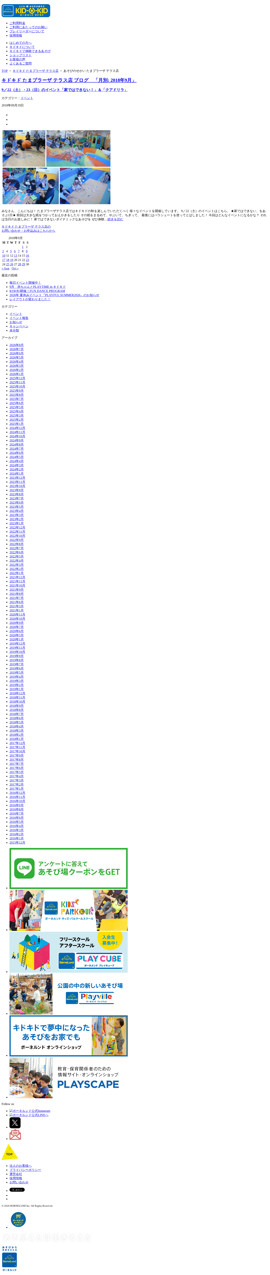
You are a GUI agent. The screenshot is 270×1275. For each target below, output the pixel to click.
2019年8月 (16, 660)
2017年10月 (17, 751)
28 (19, 264)
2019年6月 (16, 668)
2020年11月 (17, 614)
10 (3, 255)
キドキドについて (22, 47)
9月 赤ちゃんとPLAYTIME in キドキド (37, 286)
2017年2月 (16, 784)
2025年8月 (16, 394)
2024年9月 (16, 440)
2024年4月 (16, 461)
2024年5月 (16, 457)
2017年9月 (16, 755)
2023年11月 (17, 482)
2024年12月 (17, 428)
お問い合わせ (18, 1182)
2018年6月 (16, 718)
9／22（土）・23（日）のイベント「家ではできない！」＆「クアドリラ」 (65, 90)
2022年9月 (16, 540)
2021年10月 (17, 585)
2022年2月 (16, 569)
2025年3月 (16, 415)
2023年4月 (16, 511)
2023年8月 (16, 494)
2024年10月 (17, 436)
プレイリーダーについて (26, 31)
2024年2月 (16, 469)
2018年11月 (17, 697)
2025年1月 (16, 423)
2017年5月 (16, 772)
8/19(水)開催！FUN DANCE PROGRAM (37, 291)
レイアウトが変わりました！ (30, 299)
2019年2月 (16, 685)
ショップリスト (20, 55)
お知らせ (15, 322)
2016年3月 (16, 830)
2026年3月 (16, 365)
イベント (27, 98)
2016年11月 (17, 797)
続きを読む (115, 219)
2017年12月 (17, 743)
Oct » (15, 268)
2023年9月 (16, 490)
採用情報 (15, 35)
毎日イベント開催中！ (25, 282)
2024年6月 (16, 452)
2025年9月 (16, 390)
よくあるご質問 (20, 63)
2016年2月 (16, 834)
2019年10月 (17, 651)
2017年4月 (16, 776)
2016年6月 (16, 817)
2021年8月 (16, 593)
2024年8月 (16, 444)
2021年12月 (17, 577)
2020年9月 (16, 622)
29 (23, 264)
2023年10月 (17, 486)
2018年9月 (16, 705)
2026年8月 (16, 345)
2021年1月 (16, 610)
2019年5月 (16, 672)
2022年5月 (16, 556)
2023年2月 (16, 519)
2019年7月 (16, 664)
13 (15, 255)
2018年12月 (17, 693)
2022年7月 (16, 548)
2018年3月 (16, 730)
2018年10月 (17, 701)
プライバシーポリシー (25, 1170)
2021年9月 (16, 589)
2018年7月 (16, 714)
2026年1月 (16, 374)
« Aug (5, 268)
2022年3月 (16, 564)
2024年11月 (17, 432)
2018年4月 (16, 726)
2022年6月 (16, 552)
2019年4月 (16, 676)
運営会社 (15, 1174)
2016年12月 (17, 792)
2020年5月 (16, 635)
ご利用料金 (17, 23)
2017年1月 (16, 788)
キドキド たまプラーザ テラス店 (36, 70)
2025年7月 (16, 399)
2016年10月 (17, 801)
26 (11, 264)
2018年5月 (16, 722)
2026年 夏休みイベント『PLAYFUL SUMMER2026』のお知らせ (54, 295)
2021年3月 (16, 606)
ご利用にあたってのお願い (28, 27)
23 (27, 260)
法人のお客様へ (20, 1165)
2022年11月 (17, 531)
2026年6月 (16, 353)
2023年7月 (16, 498)
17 (3, 260)
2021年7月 (16, 598)
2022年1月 (16, 573)
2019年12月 (17, 643)
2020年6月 (16, 631)
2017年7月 (16, 763)
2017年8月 (16, 759)
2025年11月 (17, 382)
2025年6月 (16, 403)
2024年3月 (16, 465)
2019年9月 (16, 656)
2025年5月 (16, 407)
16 (27, 255)
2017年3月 (16, 780)
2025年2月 (16, 419)
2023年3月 (16, 515)
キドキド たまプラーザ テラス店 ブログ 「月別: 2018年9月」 (69, 80)
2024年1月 (16, 473)
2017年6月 (16, 768)
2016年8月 (16, 809)
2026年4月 (16, 361)
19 (11, 260)
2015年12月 (17, 842)
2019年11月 (17, 647)
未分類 (14, 330)
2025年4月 (16, 411)
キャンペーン (18, 326)
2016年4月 (16, 826)
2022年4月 (16, 560)
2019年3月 (16, 681)
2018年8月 (16, 710)
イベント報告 (18, 318)
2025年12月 (17, 378)
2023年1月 (16, 523)
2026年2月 (16, 370)
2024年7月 (16, 448)
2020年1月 (16, 639)
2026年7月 (16, 349)
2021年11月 (17, 581)
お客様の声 (17, 59)
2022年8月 (16, 544)
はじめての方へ (20, 42)
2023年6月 (16, 502)
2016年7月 (16, 813)
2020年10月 (17, 618)
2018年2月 (16, 734)
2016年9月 (16, 805)
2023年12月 (17, 477)
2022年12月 (17, 527)
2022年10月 (17, 535)
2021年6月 (16, 602)
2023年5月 (16, 506)
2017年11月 (17, 747)
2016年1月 (16, 838)
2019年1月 (16, 689)
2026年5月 (16, 357)
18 (7, 260)
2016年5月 (16, 821)
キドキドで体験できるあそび (30, 51)
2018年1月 (16, 739)
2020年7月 (16, 627)
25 (7, 264)
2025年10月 (17, 386)
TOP (5, 70)
